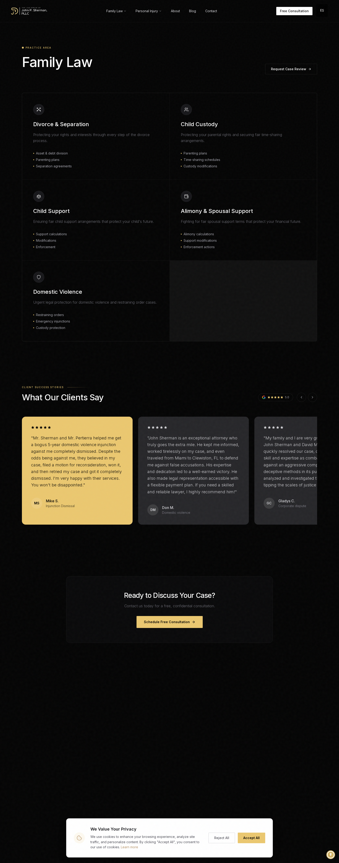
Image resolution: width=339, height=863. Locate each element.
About (175, 11)
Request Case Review (288, 69)
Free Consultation (294, 11)
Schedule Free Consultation (167, 622)
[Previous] (301, 397)
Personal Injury (147, 11)
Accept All (251, 838)
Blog (192, 11)
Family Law (114, 11)
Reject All (221, 838)
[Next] (312, 397)
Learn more (129, 847)
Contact (211, 11)
